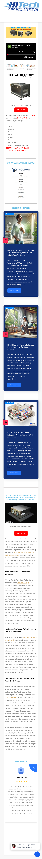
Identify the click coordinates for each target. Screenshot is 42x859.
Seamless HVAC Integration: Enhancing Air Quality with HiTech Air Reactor (20, 435)
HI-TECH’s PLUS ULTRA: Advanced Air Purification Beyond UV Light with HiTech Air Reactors (20, 252)
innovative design (23, 583)
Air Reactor (9, 214)
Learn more (14, 290)
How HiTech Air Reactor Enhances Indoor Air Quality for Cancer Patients (20, 347)
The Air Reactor (11, 697)
